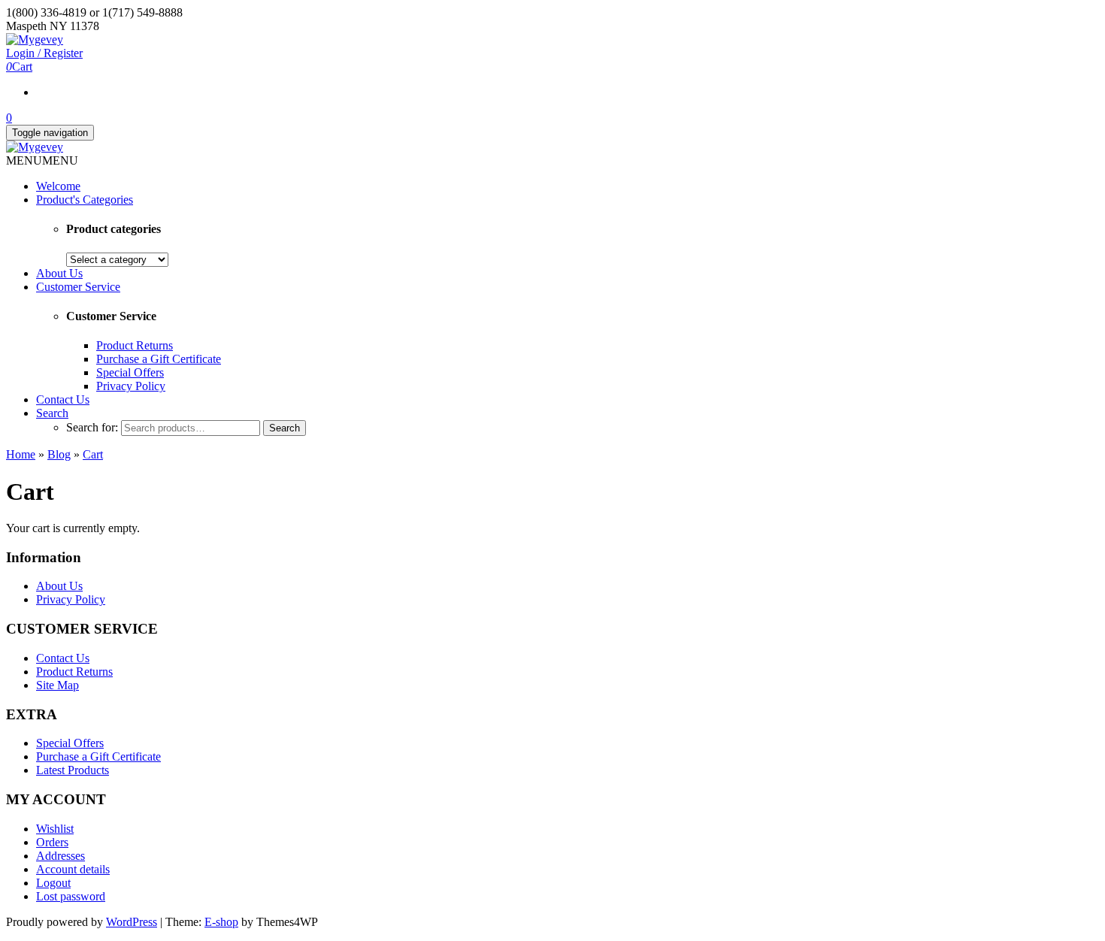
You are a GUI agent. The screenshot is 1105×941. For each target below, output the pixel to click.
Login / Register (44, 53)
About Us (59, 273)
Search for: (92, 427)
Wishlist (55, 828)
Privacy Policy (130, 386)
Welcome (58, 186)
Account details (73, 869)
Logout (53, 882)
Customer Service (78, 286)
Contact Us (62, 399)
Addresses (60, 855)
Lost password (70, 896)
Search (52, 413)
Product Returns (134, 345)
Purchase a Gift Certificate (158, 358)
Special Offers (130, 372)
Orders (52, 842)
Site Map (57, 685)
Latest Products (72, 770)
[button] (42, 160)
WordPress (131, 921)
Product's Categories (84, 199)
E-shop (221, 921)
